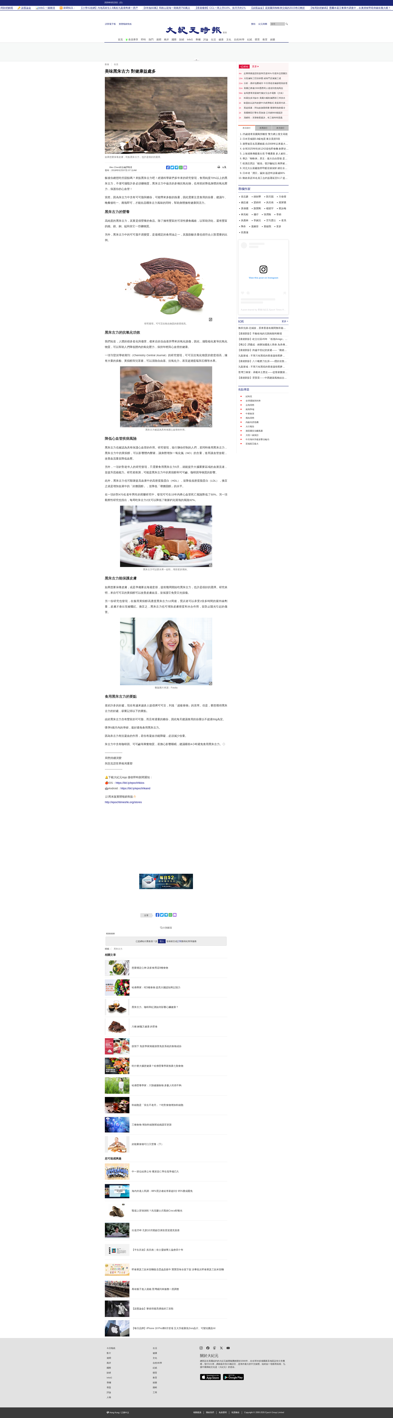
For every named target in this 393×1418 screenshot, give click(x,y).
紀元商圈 (263, 24)
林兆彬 (244, 214)
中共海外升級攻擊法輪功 (257, 439)
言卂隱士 (271, 220)
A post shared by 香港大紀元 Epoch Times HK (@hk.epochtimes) (272, 309)
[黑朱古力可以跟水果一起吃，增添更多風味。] (166, 536)
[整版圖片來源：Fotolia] (166, 651)
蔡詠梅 (282, 208)
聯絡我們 (210, 1412)
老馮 (283, 220)
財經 (181, 39)
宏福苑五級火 (252, 443)
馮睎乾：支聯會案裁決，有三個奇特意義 (263, 117)
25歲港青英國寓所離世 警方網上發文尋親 (265, 134)
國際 (174, 39)
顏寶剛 (257, 208)
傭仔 (256, 214)
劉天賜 (270, 196)
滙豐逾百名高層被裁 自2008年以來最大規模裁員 (265, 144)
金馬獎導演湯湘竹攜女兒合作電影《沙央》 (264, 93)
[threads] (214, 1348)
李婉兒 (257, 220)
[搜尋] (287, 24)
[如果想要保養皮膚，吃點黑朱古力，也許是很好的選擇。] (166, 115)
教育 (265, 39)
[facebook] (208, 1348)
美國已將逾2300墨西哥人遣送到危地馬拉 (263, 88)
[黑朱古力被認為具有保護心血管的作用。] (166, 396)
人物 (109, 1397)
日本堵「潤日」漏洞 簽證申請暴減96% (264, 173)
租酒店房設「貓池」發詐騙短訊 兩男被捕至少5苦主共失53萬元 (265, 163)
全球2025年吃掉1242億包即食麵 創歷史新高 (266, 149)
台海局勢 (250, 405)
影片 (109, 1353)
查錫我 (267, 226)
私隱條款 (235, 1412)
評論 (205, 39)
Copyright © (249, 1412)
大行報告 (250, 426)
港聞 (158, 39)
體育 (257, 39)
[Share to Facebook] (168, 167)
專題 (109, 1387)
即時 (143, 39)
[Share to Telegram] (176, 167)
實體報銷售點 (125, 24)
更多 (278, 226)
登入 (162, 941)
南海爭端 (250, 409)
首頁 (120, 39)
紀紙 (249, 39)
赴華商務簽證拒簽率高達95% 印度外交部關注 (265, 73)
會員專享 (133, 39)
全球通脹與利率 (253, 400)
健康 (221, 39)
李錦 (278, 214)
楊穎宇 (270, 208)
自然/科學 (239, 39)
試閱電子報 (110, 24)
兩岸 (166, 39)
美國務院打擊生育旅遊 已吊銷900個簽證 (263, 112)
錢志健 (244, 202)
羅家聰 (282, 202)
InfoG (190, 39)
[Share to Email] (185, 167)
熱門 (151, 39)
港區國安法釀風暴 (254, 431)
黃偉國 (244, 208)
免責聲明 (223, 1412)
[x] (221, 1348)
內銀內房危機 (252, 422)
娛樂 (272, 39)
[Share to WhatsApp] (181, 167)
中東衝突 (250, 413)
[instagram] (201, 1348)
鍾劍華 (257, 196)
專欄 (198, 39)
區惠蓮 (244, 232)
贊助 (253, 24)
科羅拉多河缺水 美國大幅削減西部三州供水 (264, 98)
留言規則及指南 (110, 933)
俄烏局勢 (250, 418)
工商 (155, 1392)
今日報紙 (111, 1348)
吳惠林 (244, 220)
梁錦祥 (257, 202)
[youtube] (228, 1348)
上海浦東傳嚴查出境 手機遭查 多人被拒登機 (265, 154)
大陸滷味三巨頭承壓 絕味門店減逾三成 (262, 78)
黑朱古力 (118, 949)
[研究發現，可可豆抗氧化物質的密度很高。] (166, 283)
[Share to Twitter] (172, 167)
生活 (213, 39)
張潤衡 (267, 214)
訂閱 (179, 941)
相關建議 (197, 1412)
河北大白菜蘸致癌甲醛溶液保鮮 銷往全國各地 (265, 168)
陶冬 (243, 226)
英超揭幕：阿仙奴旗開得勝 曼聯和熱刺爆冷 (264, 108)
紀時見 (249, 396)
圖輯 (155, 1387)
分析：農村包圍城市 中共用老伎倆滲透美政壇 (265, 83)
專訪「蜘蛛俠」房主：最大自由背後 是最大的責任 (265, 158)
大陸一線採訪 (252, 435)
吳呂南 (270, 202)
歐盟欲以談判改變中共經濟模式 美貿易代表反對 (265, 103)
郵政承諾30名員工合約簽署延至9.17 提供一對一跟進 (265, 178)
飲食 (107, 64)
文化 (228, 39)
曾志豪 (244, 196)
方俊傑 (282, 196)
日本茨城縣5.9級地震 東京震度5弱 (261, 139)
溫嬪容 (255, 226)
